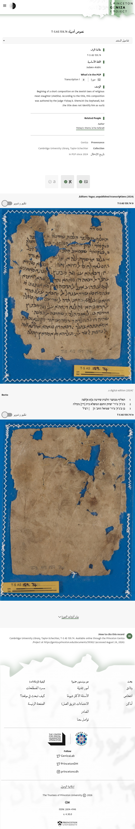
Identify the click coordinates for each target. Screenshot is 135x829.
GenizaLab (68, 756)
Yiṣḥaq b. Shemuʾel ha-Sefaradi (90, 128)
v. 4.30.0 (67, 814)
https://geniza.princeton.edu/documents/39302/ (69, 642)
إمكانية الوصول (67, 786)
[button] (121, 8)
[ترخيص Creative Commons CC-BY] (67, 803)
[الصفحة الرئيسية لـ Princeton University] (67, 823)
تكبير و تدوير (20, 203)
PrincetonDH (69, 764)
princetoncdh (70, 772)
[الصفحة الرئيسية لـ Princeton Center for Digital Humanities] (56, 738)
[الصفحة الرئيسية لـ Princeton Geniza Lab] (78, 739)
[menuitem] (129, 688)
